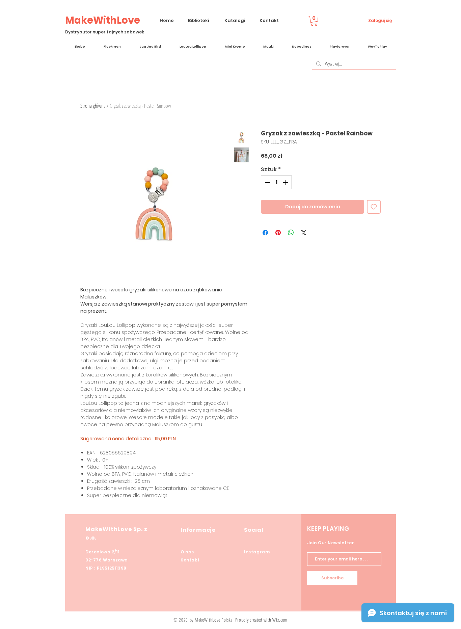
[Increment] (286, 182)
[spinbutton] (276, 182)
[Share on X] (304, 233)
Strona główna (93, 105)
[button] (314, 21)
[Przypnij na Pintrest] (278, 233)
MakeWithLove (102, 20)
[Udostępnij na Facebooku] (265, 233)
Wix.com (280, 620)
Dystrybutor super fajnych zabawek (104, 32)
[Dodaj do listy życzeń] (374, 207)
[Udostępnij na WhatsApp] (291, 233)
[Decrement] (266, 182)
